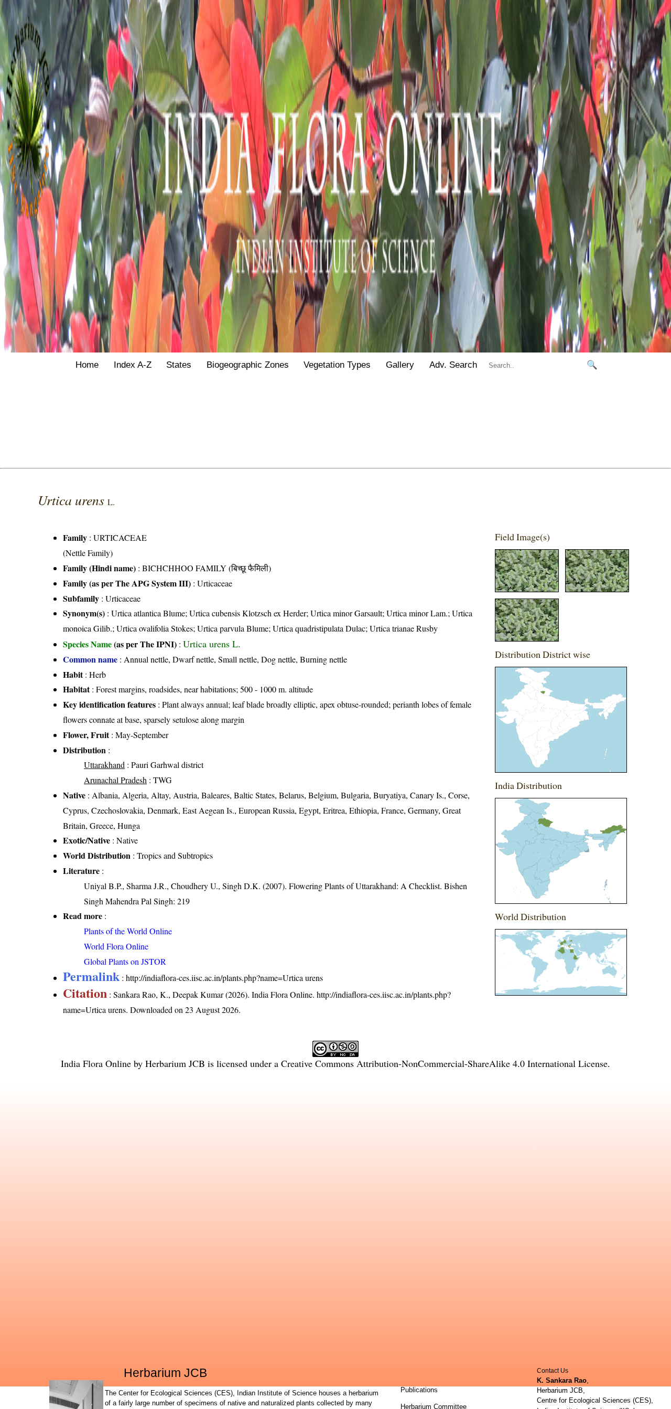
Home (87, 365)
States (178, 365)
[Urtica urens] (527, 588)
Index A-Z (132, 365)
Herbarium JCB (175, 1063)
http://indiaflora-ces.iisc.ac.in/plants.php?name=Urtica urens (224, 977)
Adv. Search (453, 365)
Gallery (400, 365)
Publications (419, 1390)
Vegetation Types (337, 365)
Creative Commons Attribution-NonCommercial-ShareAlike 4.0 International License (444, 1063)
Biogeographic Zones (248, 365)
